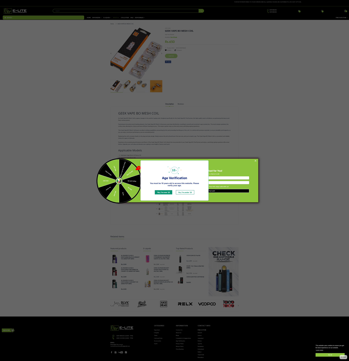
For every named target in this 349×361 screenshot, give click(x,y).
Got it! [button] (330, 355)
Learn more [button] (319, 350)
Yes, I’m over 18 (163, 192)
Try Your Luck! (211, 191)
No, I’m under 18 (185, 192)
